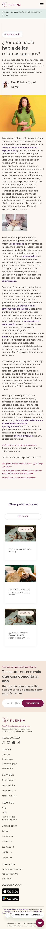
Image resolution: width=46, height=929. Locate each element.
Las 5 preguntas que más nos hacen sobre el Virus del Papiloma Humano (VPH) (22, 472)
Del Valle (6, 836)
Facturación (7, 768)
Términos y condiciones (31, 923)
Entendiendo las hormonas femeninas (19, 477)
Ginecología (12, 34)
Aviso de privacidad (13, 923)
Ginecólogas (7, 759)
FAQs (4, 812)
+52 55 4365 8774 (10, 874)
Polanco (6, 841)
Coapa (5, 831)
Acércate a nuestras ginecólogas (19, 445)
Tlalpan (5, 857)
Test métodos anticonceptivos (9, 818)
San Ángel (6, 847)
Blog (4, 807)
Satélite (5, 852)
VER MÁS (23, 516)
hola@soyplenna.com (12, 869)
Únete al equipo (9, 764)
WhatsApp (7, 878)
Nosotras (6, 754)
